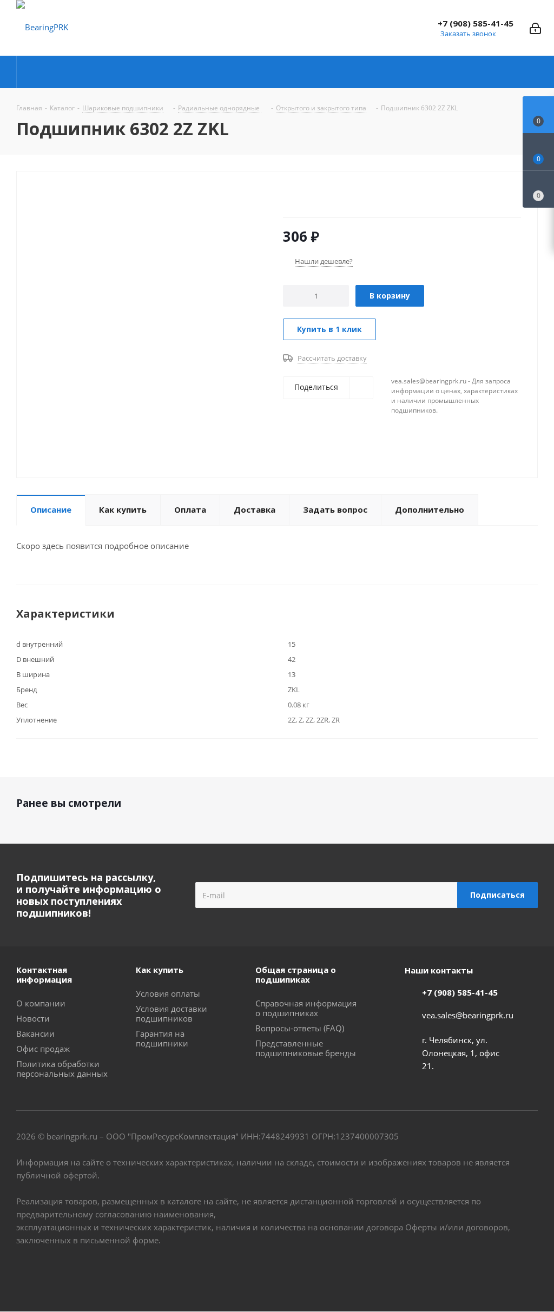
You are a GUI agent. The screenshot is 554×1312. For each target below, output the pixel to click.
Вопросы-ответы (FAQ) (299, 1028)
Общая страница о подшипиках (295, 974)
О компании (40, 1003)
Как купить (159, 969)
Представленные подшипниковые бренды (305, 1048)
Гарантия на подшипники (162, 1038)
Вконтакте (448, 1273)
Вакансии (35, 1033)
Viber (502, 1273)
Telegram (475, 1273)
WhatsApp (529, 1273)
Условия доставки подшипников (171, 1013)
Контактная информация (44, 974)
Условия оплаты (168, 993)
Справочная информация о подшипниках (306, 1008)
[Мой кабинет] (535, 27)
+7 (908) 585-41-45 (475, 23)
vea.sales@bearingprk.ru (467, 1015)
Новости (33, 1018)
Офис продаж (43, 1048)
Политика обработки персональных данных (62, 1068)
